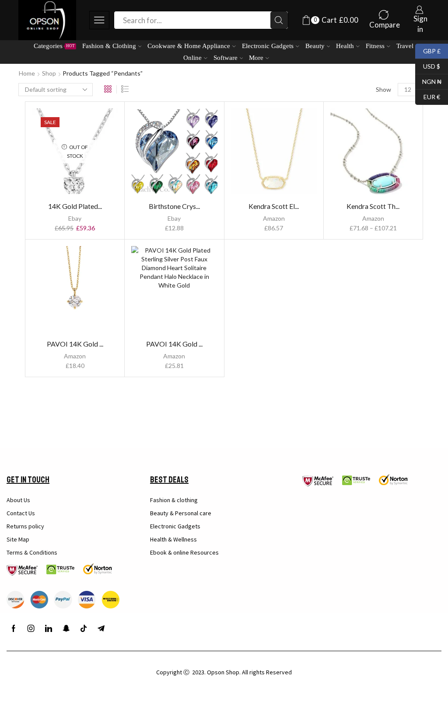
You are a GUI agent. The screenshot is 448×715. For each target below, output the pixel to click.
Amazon (274, 218)
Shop (49, 73)
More (256, 57)
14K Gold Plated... (75, 206)
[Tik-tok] (84, 628)
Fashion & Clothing (109, 45)
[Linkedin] (49, 628)
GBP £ (428, 50)
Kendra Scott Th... (372, 206)
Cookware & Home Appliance (188, 45)
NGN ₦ (428, 80)
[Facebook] (14, 628)
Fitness (375, 45)
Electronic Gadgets (268, 45)
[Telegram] (101, 628)
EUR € (427, 96)
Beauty (315, 45)
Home (27, 73)
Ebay (74, 218)
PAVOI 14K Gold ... (75, 344)
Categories (54, 45)
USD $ (427, 65)
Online (192, 57)
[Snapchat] (66, 628)
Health (345, 45)
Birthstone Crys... (174, 206)
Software (226, 57)
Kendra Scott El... (273, 206)
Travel (404, 45)
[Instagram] (31, 628)
